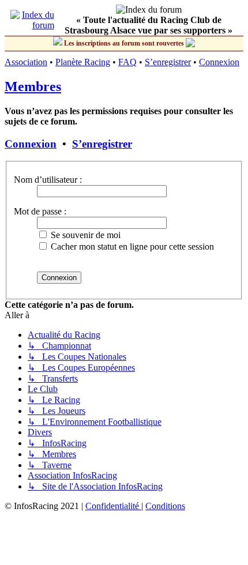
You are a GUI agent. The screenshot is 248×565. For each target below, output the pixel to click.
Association (26, 62)
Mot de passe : (40, 211)
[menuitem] (113, 506)
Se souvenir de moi (84, 235)
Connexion (219, 62)
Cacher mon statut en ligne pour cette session (131, 246)
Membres (33, 86)
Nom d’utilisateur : (48, 179)
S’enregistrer (168, 62)
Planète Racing (82, 62)
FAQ (127, 62)
